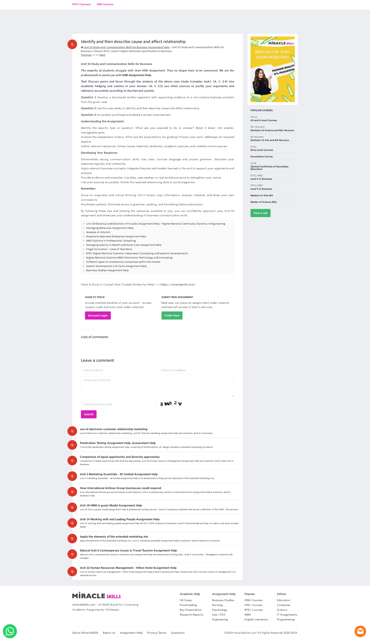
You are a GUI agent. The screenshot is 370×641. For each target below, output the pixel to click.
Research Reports (191, 614)
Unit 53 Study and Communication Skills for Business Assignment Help (126, 47)
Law (214, 614)
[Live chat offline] (360, 631)
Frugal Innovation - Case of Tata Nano (109, 249)
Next (102, 55)
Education (283, 600)
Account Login (98, 315)
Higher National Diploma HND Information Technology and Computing (129, 257)
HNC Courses (253, 605)
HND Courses (253, 600)
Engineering (220, 619)
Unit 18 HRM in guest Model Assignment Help (111, 505)
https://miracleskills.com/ (178, 284)
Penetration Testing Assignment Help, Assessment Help (118, 443)
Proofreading (188, 605)
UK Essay (186, 600)
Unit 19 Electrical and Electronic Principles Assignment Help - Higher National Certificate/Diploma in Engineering (155, 223)
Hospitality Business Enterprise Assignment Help (116, 236)
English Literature (256, 619)
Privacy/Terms (156, 632)
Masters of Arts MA (98, 232)
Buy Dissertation (191, 609)
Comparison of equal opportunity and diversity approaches (120, 456)
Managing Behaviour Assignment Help (110, 228)
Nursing (217, 605)
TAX (222, 614)
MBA (248, 614)
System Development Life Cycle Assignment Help (116, 266)
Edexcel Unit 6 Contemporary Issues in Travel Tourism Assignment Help (128, 550)
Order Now (172, 315)
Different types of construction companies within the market (123, 261)
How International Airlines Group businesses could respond (120, 488)
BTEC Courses (254, 609)
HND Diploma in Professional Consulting (111, 240)
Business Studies (223, 600)
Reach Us (109, 632)
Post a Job (260, 213)
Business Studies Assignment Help (107, 270)
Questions (178, 632)
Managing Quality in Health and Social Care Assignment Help (123, 244)
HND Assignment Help (136, 75)
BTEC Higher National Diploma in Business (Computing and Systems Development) (137, 253)
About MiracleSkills (85, 632)
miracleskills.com (83, 604)
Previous (86, 55)
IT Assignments (287, 614)
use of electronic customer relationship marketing (114, 429)
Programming (286, 619)
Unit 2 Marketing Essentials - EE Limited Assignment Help (119, 474)
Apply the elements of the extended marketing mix (114, 536)
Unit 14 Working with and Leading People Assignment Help (120, 519)
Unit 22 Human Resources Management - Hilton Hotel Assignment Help (128, 567)
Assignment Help (131, 632)
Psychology (219, 609)
